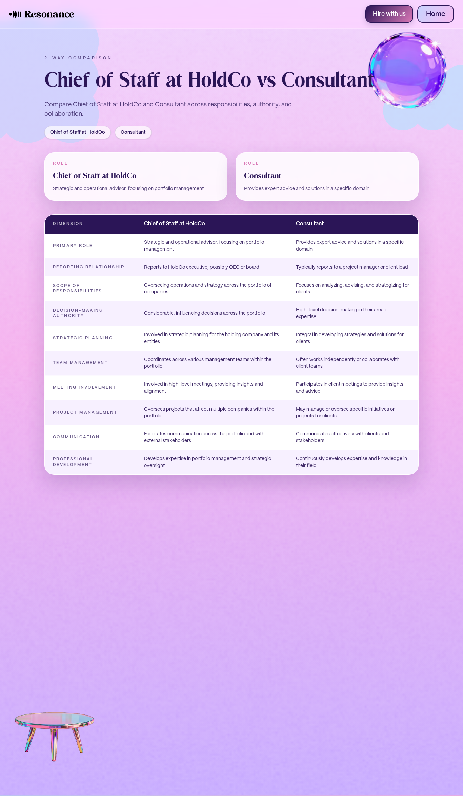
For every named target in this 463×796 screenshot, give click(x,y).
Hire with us (389, 14)
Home (435, 14)
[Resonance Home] (41, 14)
